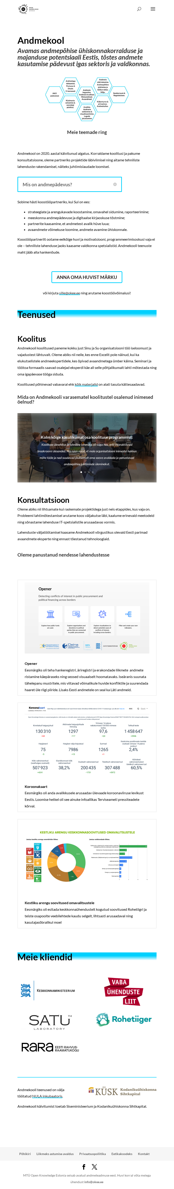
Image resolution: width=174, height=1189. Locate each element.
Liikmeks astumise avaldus (55, 1154)
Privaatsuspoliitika (92, 1154)
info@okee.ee (93, 1182)
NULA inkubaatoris (47, 1096)
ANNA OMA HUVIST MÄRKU (87, 277)
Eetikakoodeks (121, 1154)
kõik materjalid (86, 384)
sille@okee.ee (69, 293)
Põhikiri (25, 1154)
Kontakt (144, 1154)
